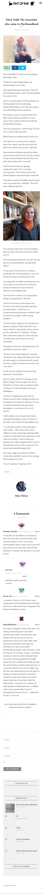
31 (17, 816)
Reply (37, 531)
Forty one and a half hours (26, 804)
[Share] (15, 68)
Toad (18, 827)
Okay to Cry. (34, 422)
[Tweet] (22, 68)
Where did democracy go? (26, 851)
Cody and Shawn (22, 839)
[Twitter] (21, 790)
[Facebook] (18, 790)
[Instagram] (6, 2)
